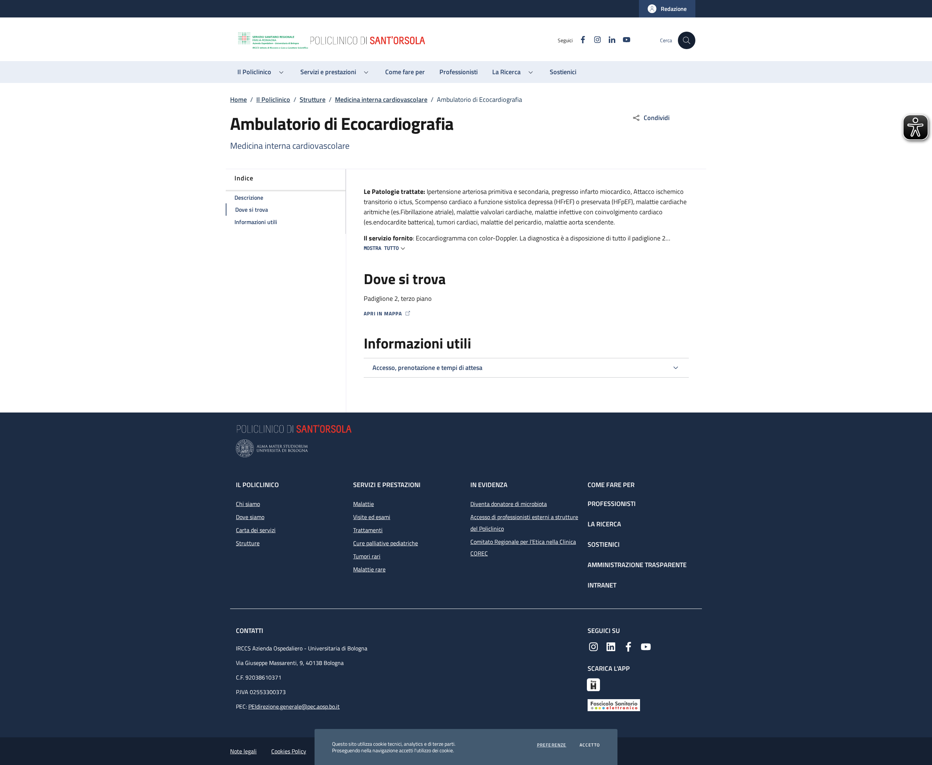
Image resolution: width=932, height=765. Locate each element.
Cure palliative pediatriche (385, 543)
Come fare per (611, 485)
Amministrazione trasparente (637, 565)
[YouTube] (646, 646)
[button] (667, 8)
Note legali (243, 751)
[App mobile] (593, 684)
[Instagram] (593, 646)
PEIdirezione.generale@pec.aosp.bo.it (294, 706)
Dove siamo (250, 517)
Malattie (363, 503)
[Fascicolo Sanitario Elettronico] (614, 704)
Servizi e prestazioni (386, 485)
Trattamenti (368, 530)
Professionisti (612, 504)
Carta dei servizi (256, 530)
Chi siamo (248, 503)
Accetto (590, 745)
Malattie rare (369, 569)
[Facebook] (628, 646)
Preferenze (551, 745)
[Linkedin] (611, 646)
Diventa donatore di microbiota (508, 503)
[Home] (397, 40)
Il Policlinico (273, 99)
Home (238, 99)
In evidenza (489, 485)
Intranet (602, 585)
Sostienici (604, 544)
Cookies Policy (288, 751)
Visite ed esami (371, 517)
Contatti (250, 630)
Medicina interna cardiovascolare (381, 99)
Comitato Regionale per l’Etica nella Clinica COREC (523, 547)
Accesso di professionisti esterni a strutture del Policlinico (524, 523)
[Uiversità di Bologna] (466, 448)
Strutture (312, 99)
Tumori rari (366, 556)
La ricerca (604, 524)
